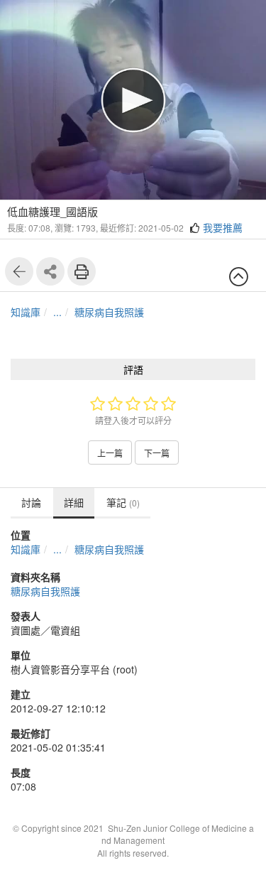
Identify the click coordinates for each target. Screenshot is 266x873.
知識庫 (25, 312)
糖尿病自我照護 (109, 312)
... (57, 312)
